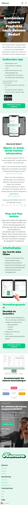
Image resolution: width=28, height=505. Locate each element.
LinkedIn (3, 473)
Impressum (4, 479)
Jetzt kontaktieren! (14, 196)
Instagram (3, 471)
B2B (2, 496)
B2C (2, 494)
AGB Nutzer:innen (6, 485)
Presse (3, 491)
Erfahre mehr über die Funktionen (14, 345)
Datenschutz (4, 482)
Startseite (3, 468)
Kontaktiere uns (7, 424)
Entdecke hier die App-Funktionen (14, 105)
